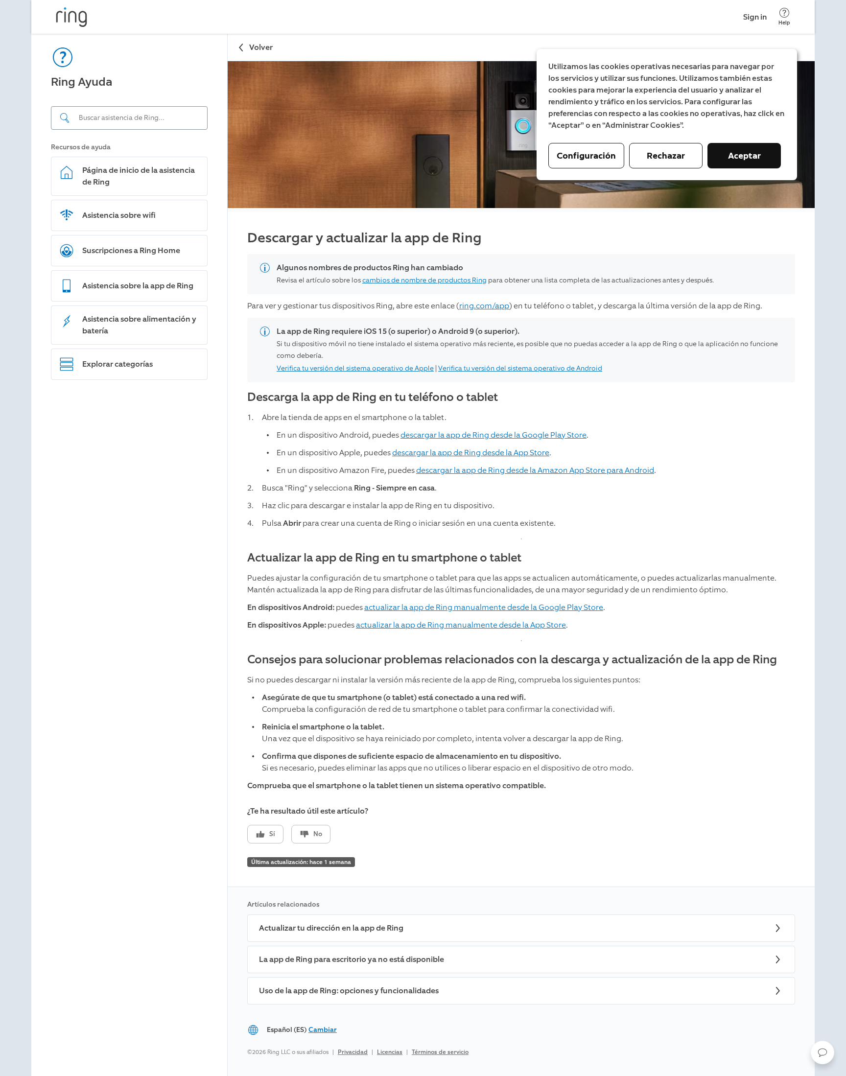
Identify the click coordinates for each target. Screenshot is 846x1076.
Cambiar (322, 1029)
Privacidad (353, 1052)
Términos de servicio (440, 1052)
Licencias (389, 1052)
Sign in (755, 17)
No (317, 834)
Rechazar (666, 155)
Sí (272, 834)
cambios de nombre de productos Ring (424, 280)
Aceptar (744, 155)
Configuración (586, 155)
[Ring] (71, 17)
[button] (822, 1052)
